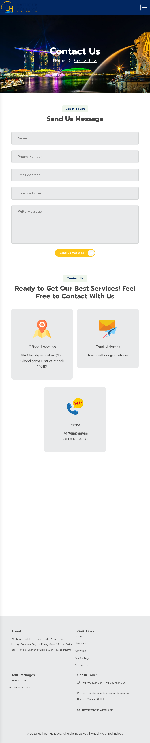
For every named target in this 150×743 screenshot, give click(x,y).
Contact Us (82, 665)
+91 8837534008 (75, 439)
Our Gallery (82, 658)
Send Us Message (72, 253)
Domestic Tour (18, 680)
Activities (80, 651)
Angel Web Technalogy (107, 733)
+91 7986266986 (75, 433)
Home (59, 60)
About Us (80, 644)
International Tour (19, 688)
